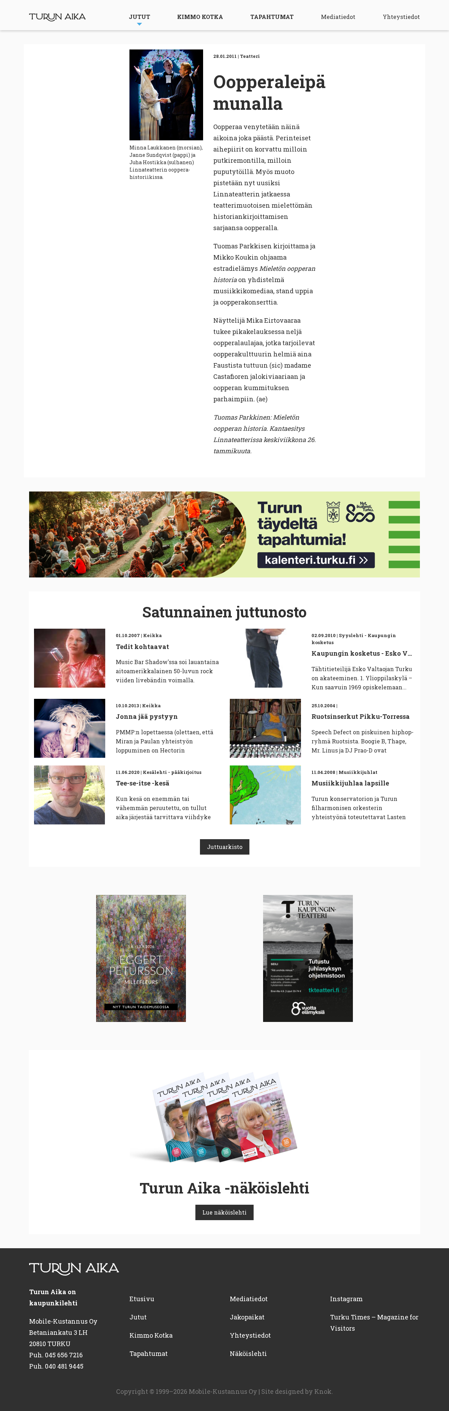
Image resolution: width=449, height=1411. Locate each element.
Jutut (139, 16)
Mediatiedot (338, 16)
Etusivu (141, 1299)
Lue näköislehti (224, 1212)
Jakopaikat (247, 1317)
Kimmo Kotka (200, 16)
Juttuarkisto (224, 846)
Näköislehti (248, 1353)
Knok (322, 1391)
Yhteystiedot (401, 16)
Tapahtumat (272, 16)
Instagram (346, 1299)
